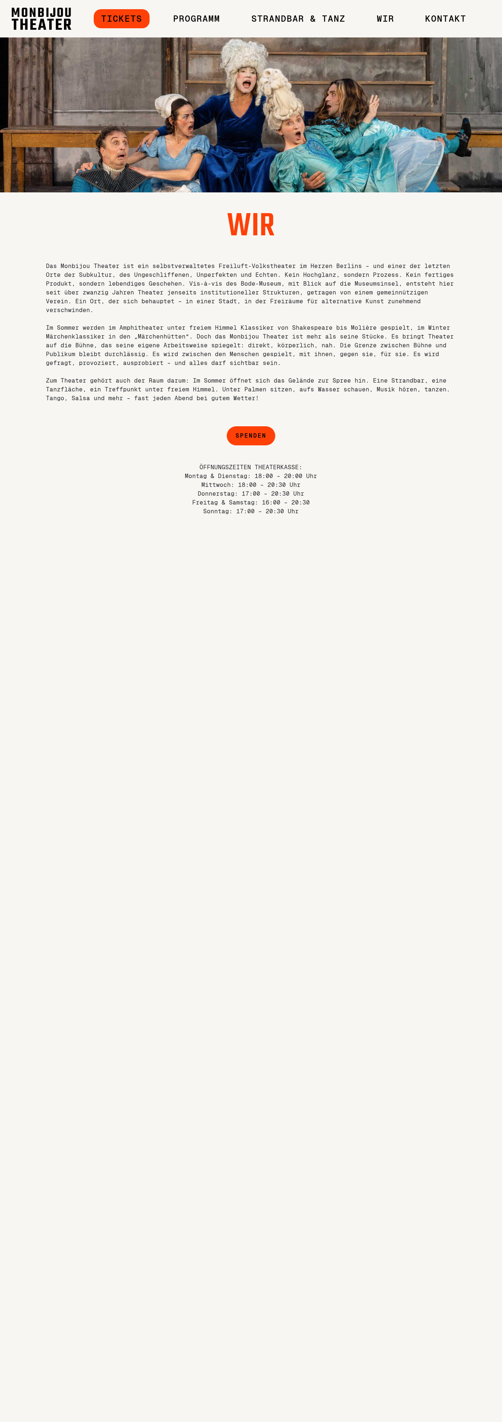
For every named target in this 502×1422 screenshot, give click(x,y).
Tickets (121, 18)
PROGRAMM (196, 18)
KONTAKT (445, 18)
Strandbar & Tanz (298, 18)
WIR (385, 18)
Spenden (251, 435)
